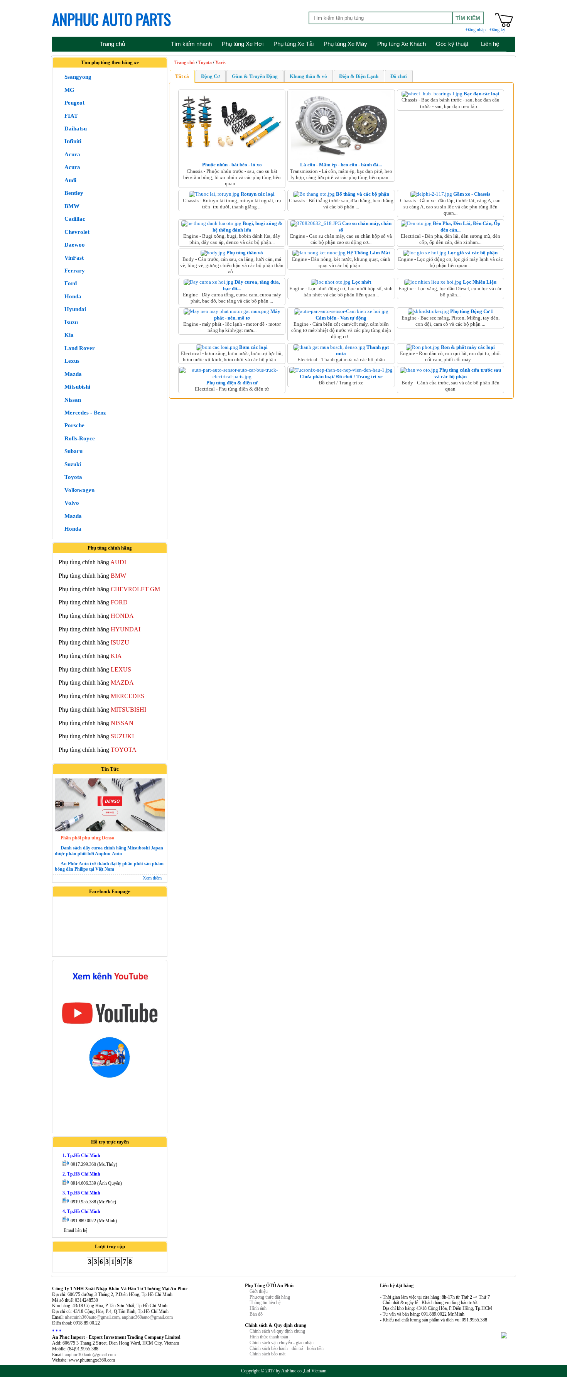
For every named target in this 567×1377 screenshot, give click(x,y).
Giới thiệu (259, 1291)
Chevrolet (76, 232)
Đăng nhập (476, 29)
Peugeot (74, 103)
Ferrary (74, 270)
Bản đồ (256, 1314)
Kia (69, 335)
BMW (71, 206)
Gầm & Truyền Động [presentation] (255, 76)
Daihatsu (75, 128)
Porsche (74, 425)
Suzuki (72, 464)
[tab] (182, 76)
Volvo (71, 503)
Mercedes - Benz (85, 412)
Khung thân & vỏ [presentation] (308, 76)
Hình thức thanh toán (269, 1337)
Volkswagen (79, 490)
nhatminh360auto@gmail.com (92, 1317)
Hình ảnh (258, 1308)
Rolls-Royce (79, 438)
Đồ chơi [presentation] (398, 76)
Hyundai (75, 309)
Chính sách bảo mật (267, 1354)
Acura (72, 154)
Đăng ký (497, 29)
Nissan (72, 400)
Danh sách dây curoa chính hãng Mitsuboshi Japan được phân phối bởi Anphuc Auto (109, 850)
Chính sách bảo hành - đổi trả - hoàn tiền (287, 1348)
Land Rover (79, 348)
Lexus (71, 361)
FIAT (71, 116)
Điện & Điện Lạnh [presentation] (358, 76)
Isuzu (71, 322)
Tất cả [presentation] (182, 76)
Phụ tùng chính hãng (92, 562)
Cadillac (74, 219)
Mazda (73, 374)
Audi (70, 180)
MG (69, 90)
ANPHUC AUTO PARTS (111, 19)
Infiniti (72, 141)
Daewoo (74, 245)
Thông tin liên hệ (265, 1302)
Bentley (73, 193)
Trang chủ (184, 62)
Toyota (73, 477)
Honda (72, 296)
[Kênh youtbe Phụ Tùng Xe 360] (110, 1026)
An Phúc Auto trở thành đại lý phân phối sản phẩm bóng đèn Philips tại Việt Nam (109, 866)
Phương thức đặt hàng (270, 1297)
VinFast (74, 258)
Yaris (220, 62)
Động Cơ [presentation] (210, 76)
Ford (70, 283)
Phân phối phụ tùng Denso (87, 838)
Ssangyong (77, 77)
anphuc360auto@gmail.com (147, 1317)
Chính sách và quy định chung (277, 1331)
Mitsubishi (77, 387)
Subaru (73, 451)
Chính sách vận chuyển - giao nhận (282, 1342)
